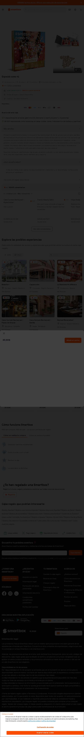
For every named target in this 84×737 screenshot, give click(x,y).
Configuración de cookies (45, 727)
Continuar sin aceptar (7, 714)
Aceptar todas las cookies (45, 733)
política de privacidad (48, 721)
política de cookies (34, 721)
